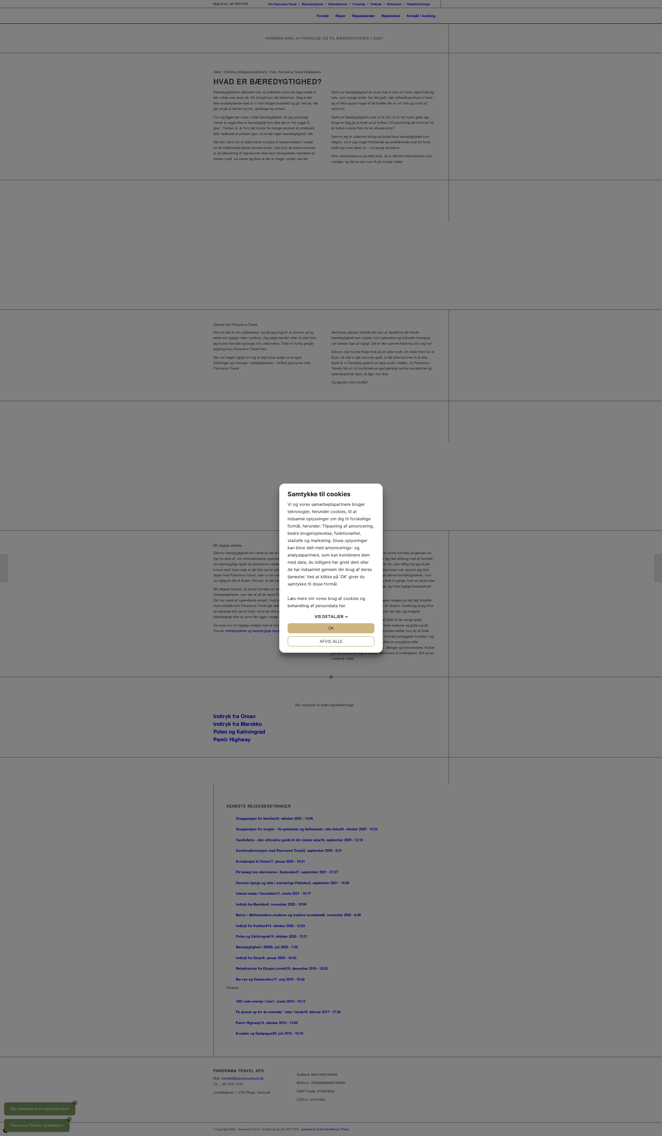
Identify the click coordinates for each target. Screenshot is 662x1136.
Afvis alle (331, 641)
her (342, 605)
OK (331, 628)
